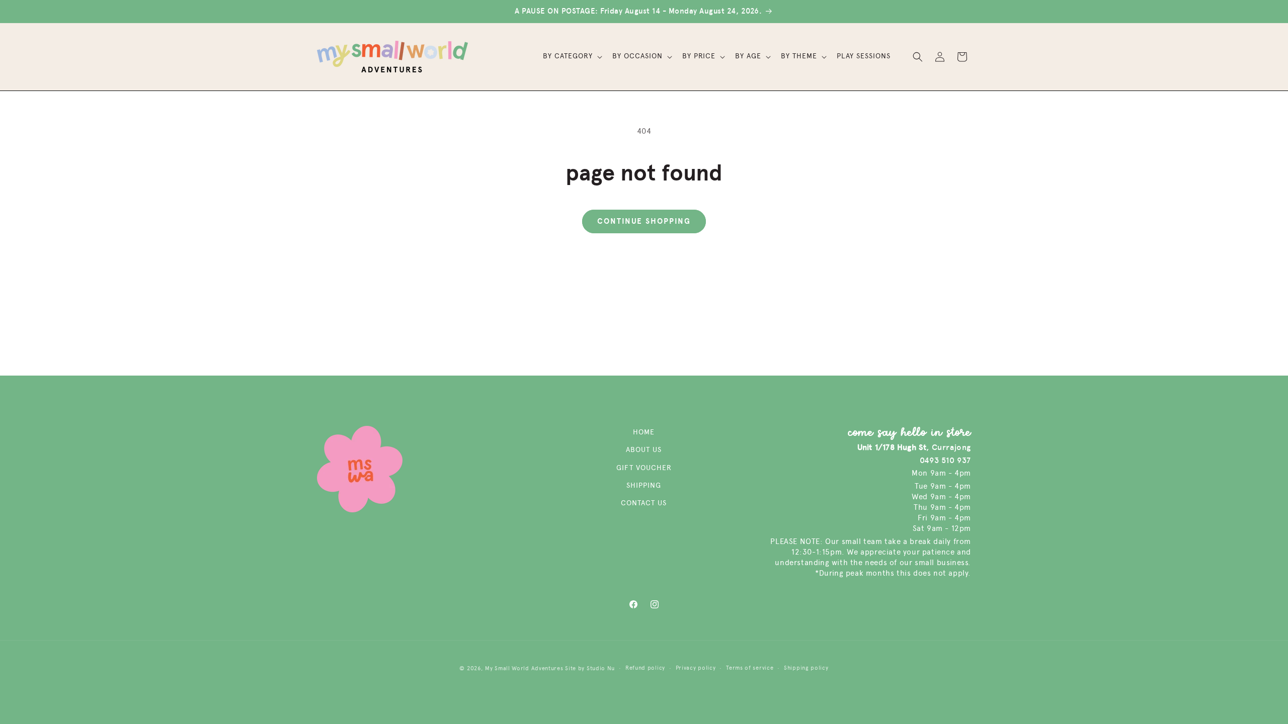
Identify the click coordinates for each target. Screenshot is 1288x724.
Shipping (643, 485)
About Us (644, 449)
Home (644, 432)
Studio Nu (601, 668)
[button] (571, 56)
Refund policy (645, 668)
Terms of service (749, 668)
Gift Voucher (644, 468)
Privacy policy (696, 668)
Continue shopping (644, 221)
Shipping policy (806, 668)
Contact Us (644, 503)
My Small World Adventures (524, 668)
